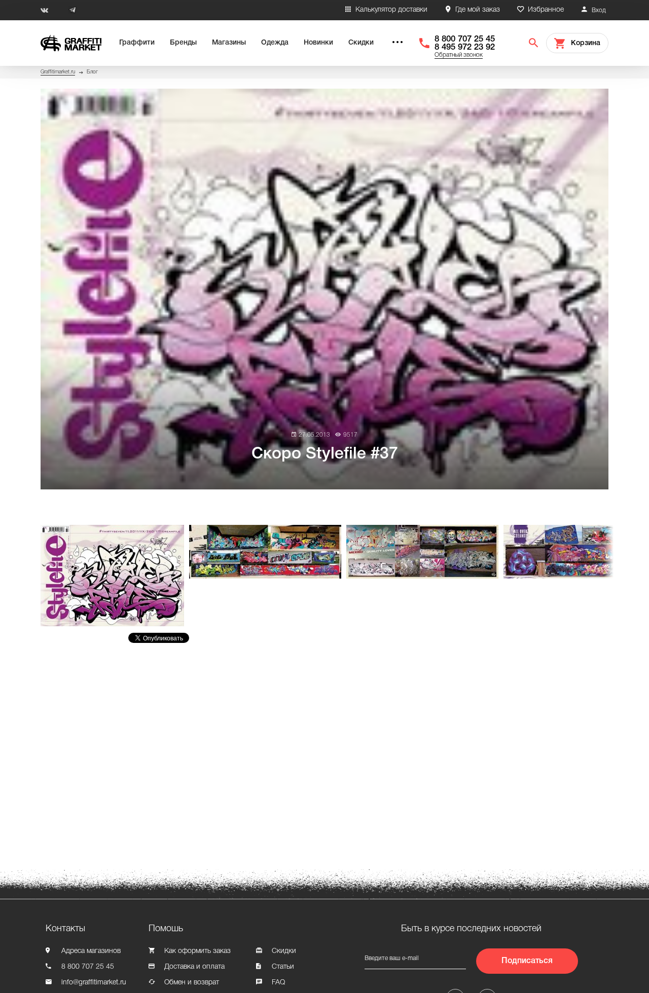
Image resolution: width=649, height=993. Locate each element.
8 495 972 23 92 (465, 47)
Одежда (275, 43)
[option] (115, 575)
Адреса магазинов (91, 951)
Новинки (318, 43)
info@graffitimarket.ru (93, 982)
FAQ (278, 982)
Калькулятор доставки (391, 10)
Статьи (283, 967)
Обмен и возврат (191, 982)
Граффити (137, 43)
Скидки (361, 43)
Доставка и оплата (194, 967)
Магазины (229, 43)
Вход (599, 10)
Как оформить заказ (197, 951)
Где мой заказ (477, 10)
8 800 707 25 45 (465, 39)
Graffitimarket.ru (58, 72)
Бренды (183, 43)
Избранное (546, 10)
